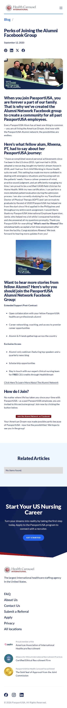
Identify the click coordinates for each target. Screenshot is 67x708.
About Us (11, 600)
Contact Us (12, 606)
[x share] (17, 50)
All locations (13, 629)
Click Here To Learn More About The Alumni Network (31, 382)
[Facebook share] (23, 50)
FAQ (7, 594)
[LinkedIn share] (11, 50)
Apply (8, 617)
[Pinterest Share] (5, 50)
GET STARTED (33, 537)
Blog (7, 19)
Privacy (9, 623)
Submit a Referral (16, 611)
